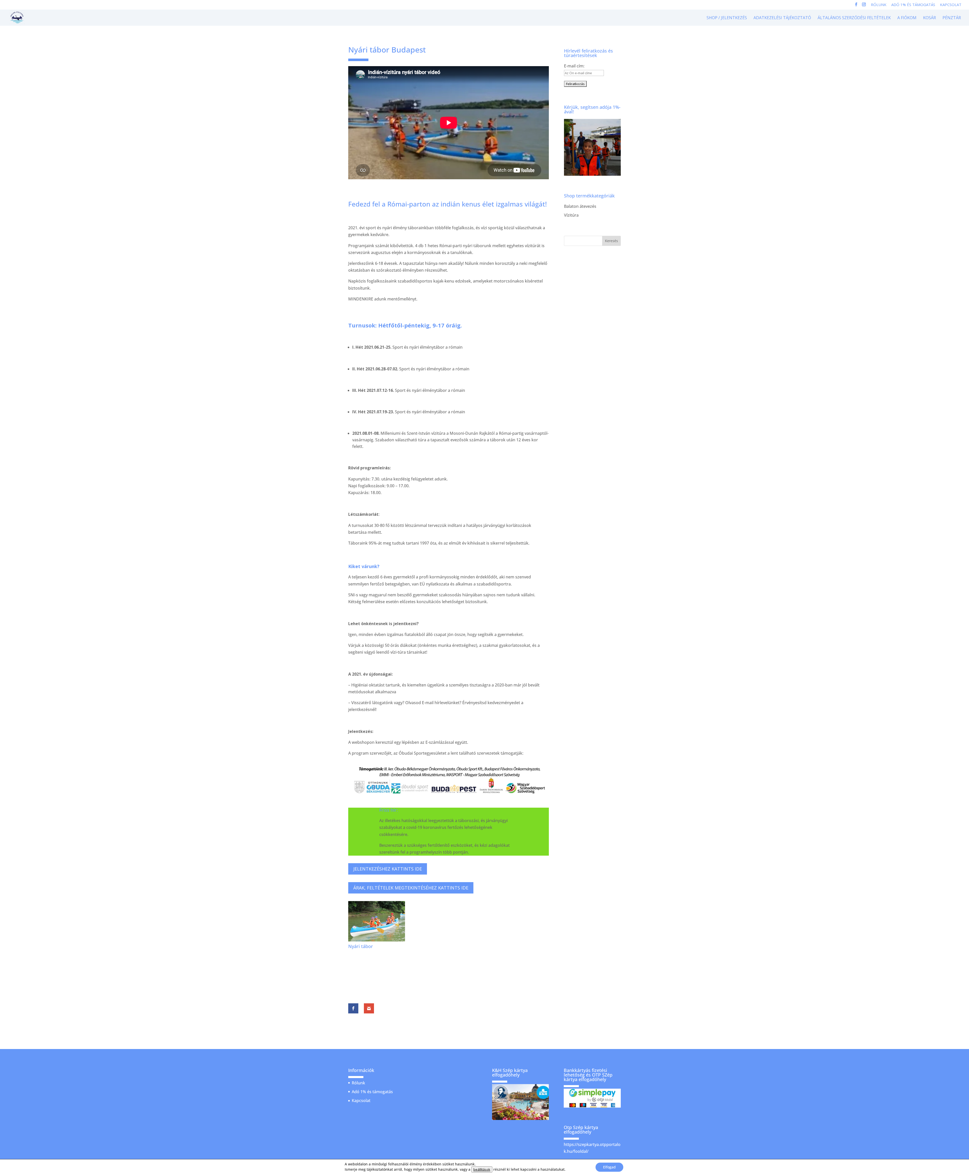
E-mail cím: (574, 66)
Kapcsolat (950, 5)
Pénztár (952, 18)
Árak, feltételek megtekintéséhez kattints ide (410, 888)
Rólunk (878, 5)
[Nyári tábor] (376, 940)
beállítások (481, 1169)
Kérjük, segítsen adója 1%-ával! (592, 109)
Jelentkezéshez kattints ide (387, 869)
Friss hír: (388, 810)
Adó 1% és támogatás (913, 5)
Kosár (929, 18)
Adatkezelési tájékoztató (782, 18)
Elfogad (609, 1167)
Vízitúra (571, 215)
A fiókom (907, 18)
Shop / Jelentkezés (727, 18)
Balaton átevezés (580, 206)
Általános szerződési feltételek (854, 18)
